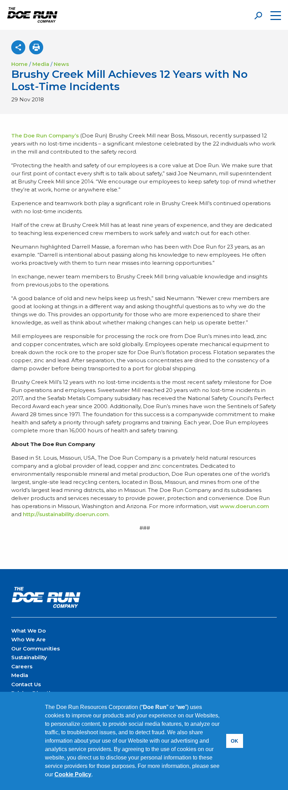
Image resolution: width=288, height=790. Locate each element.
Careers (21, 666)
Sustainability (29, 657)
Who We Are (28, 639)
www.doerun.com (244, 506)
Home (19, 64)
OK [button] (234, 741)
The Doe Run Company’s (45, 135)
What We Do (28, 630)
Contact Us (26, 684)
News (61, 64)
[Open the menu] (275, 15)
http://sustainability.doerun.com (66, 514)
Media (40, 64)
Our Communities (35, 648)
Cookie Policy (72, 774)
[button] (95, 775)
